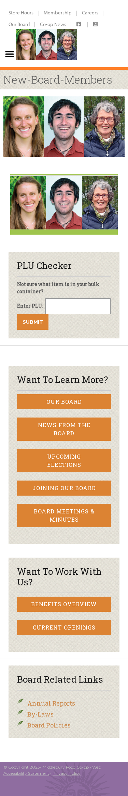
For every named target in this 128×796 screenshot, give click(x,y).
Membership (58, 12)
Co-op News (53, 24)
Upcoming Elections (64, 460)
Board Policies (49, 725)
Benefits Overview (64, 604)
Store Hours (21, 12)
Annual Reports (51, 703)
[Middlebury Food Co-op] (46, 33)
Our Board (19, 24)
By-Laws (40, 714)
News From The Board (64, 429)
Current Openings (64, 627)
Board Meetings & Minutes (64, 515)
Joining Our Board (64, 488)
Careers (90, 12)
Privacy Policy (67, 773)
